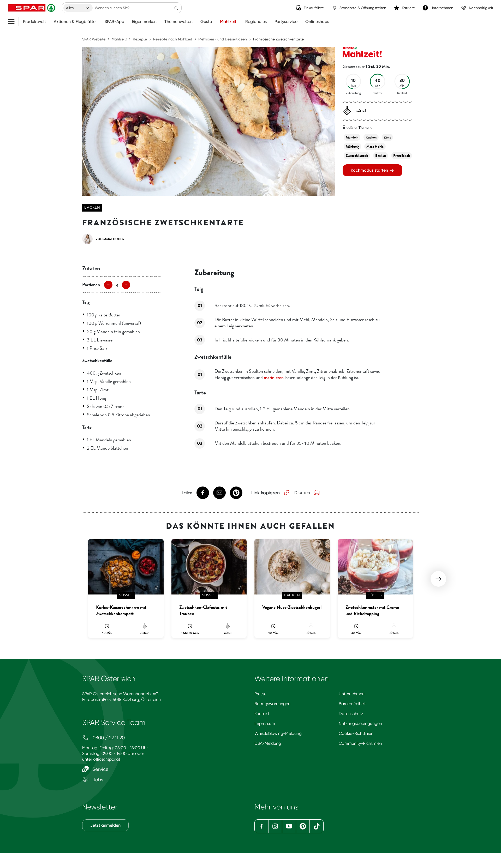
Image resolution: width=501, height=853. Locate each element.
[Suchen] (176, 7)
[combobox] (78, 8)
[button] (438, 579)
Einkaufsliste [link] (314, 8)
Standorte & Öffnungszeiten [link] (362, 8)
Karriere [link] (408, 8)
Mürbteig (352, 146)
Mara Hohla (375, 146)
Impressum (264, 723)
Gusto (206, 22)
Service (100, 769)
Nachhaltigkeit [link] (481, 8)
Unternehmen (352, 693)
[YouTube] (289, 826)
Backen (92, 207)
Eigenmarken (144, 22)
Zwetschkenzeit (357, 155)
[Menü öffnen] (13, 21)
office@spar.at (106, 759)
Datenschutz (351, 713)
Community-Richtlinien (360, 743)
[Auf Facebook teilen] (202, 492)
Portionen (91, 284)
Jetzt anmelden (105, 825)
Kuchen (371, 137)
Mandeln (352, 137)
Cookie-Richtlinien (356, 733)
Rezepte (140, 39)
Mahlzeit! (228, 22)
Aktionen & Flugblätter (75, 22)
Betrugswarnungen (272, 703)
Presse (260, 693)
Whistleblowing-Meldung (278, 733)
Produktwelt (34, 22)
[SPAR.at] (32, 8)
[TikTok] (317, 826)
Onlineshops (317, 22)
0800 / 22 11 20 (108, 737)
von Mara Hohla (110, 239)
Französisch (401, 155)
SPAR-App (114, 22)
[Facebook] (261, 826)
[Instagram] (275, 826)
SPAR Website (93, 39)
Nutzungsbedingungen (360, 723)
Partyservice (286, 22)
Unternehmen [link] (442, 8)
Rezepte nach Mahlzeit (172, 39)
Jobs (97, 779)
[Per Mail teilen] (219, 492)
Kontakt (261, 713)
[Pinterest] (303, 826)
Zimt (387, 137)
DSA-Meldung (267, 743)
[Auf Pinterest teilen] (236, 492)
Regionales (256, 22)
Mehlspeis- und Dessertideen (222, 39)
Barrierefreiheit (352, 703)
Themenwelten (178, 22)
